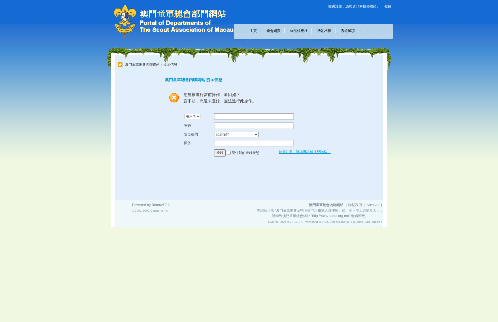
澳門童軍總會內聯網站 (142, 65)
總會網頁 (273, 31)
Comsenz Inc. (159, 210)
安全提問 (191, 134)
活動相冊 (324, 31)
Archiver (373, 205)
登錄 (387, 6)
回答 (187, 143)
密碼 (187, 125)
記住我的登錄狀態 (245, 153)
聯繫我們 (355, 205)
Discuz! (158, 205)
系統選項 (349, 31)
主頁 (253, 31)
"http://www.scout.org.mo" (330, 216)
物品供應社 (299, 31)
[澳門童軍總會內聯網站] (170, 39)
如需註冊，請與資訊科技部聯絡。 (354, 6)
